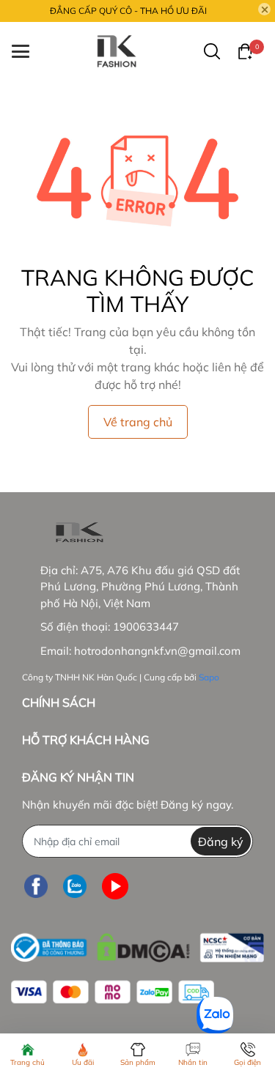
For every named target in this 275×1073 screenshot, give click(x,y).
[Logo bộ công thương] (137, 944)
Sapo (209, 677)
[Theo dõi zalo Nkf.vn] (75, 885)
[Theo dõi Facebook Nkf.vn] (36, 885)
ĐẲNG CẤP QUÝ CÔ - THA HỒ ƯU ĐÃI (128, 10)
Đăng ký (220, 841)
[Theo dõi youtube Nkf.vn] (115, 885)
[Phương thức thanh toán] (112, 992)
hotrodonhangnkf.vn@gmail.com (157, 651)
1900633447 (146, 627)
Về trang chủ (137, 422)
